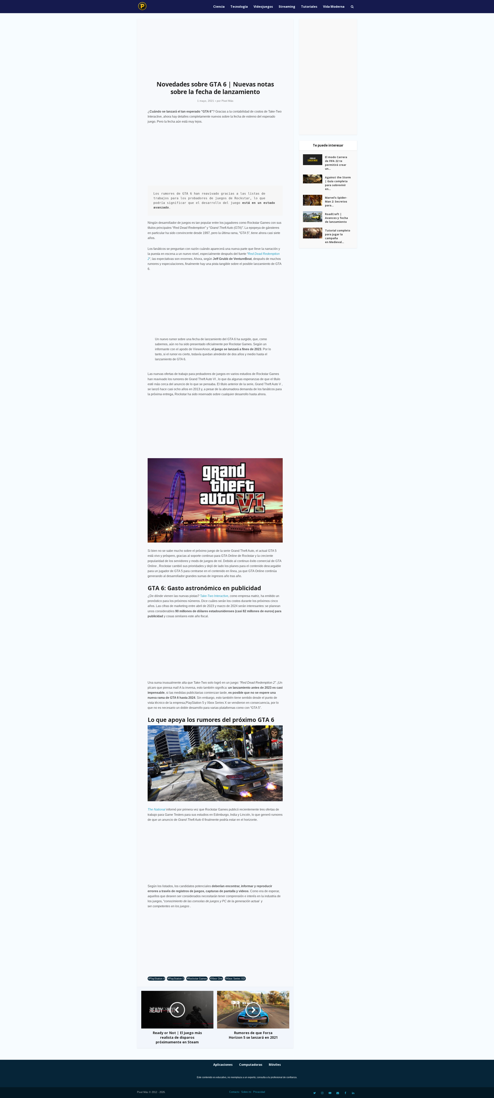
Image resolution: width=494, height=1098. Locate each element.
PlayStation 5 (176, 978)
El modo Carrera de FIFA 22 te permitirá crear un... (336, 162)
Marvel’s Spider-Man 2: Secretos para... (336, 201)
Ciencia (219, 6)
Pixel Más (227, 100)
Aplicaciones (223, 1064)
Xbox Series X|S (236, 978)
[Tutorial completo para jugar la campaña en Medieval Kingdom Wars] (314, 233)
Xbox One (216, 978)
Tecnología (239, 6)
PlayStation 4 (157, 978)
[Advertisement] (215, 47)
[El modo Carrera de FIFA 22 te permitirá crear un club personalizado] (314, 159)
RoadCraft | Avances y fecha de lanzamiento (336, 218)
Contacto (234, 1091)
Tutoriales (309, 6)
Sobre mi (246, 1091)
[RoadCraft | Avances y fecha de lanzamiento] (314, 216)
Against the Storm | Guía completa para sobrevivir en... (338, 183)
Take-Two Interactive (214, 596)
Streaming (287, 6)
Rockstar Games (197, 978)
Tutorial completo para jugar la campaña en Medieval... (337, 236)
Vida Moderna (333, 6)
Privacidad (259, 1091)
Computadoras (250, 1064)
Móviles (275, 1064)
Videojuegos (263, 6)
